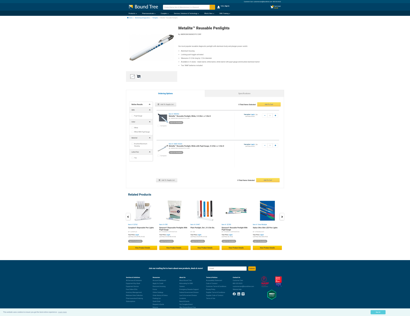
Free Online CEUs (131, 289)
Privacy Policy (210, 289)
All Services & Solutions (134, 280)
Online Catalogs (158, 292)
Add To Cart (269, 104)
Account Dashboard (159, 280)
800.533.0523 (277, 1)
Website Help (237, 289)
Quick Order (157, 301)
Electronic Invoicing (159, 286)
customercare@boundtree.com (262, 1)
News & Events (184, 301)
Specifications (244, 93)
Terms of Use (210, 298)
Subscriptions (130, 301)
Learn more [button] (62, 312)
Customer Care (238, 280)
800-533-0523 (237, 283)
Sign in (227, 6)
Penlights (155, 18)
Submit (252, 268)
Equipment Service (132, 286)
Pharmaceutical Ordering (134, 298)
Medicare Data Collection (134, 295)
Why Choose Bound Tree (187, 307)
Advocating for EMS (186, 283)
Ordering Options (165, 93)
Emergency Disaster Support (189, 289)
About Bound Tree (185, 280)
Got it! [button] (378, 312)
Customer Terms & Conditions (216, 286)
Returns (155, 307)
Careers (182, 286)
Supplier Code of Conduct (214, 295)
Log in (253, 114)
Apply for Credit (158, 283)
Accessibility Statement (214, 280)
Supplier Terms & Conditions (215, 292)
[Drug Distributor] (265, 281)
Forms (155, 289)
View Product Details (142, 248)
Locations (182, 298)
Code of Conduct (211, 283)
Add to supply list (167, 104)
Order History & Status (160, 295)
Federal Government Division (189, 292)
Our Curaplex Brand (186, 304)
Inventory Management (134, 292)
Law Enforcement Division (188, 295)
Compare (163, 126)
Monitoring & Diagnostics (142, 18)
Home (131, 18)
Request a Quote (158, 304)
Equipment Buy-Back (133, 283)
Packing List (157, 298)
